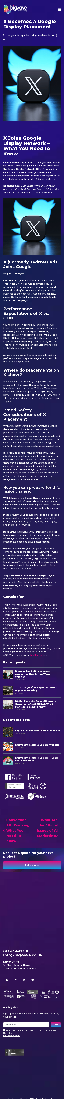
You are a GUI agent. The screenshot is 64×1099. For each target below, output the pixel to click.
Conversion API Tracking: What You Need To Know (17, 830)
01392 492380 (16, 951)
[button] (59, 9)
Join (55, 1024)
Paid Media (36, 655)
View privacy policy (11, 1036)
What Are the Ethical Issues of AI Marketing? (46, 828)
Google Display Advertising (22, 35)
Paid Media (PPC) (47, 35)
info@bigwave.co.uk (23, 955)
